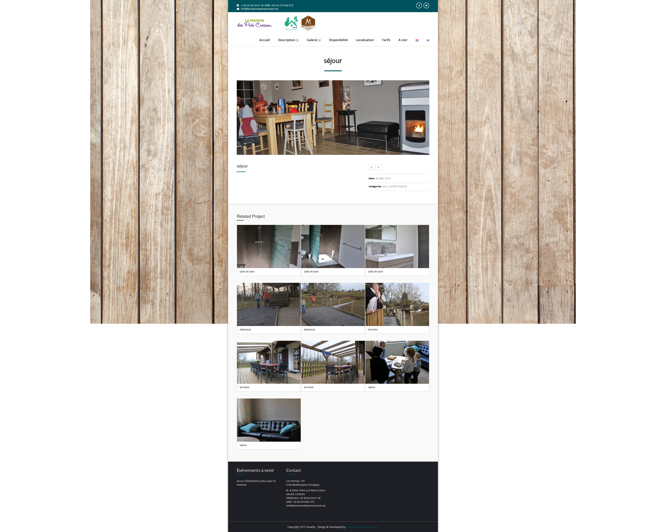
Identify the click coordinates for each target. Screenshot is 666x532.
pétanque (245, 329)
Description (286, 40)
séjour (371, 387)
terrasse (373, 329)
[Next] (378, 167)
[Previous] (372, 167)
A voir (403, 40)
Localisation (365, 40)
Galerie (312, 40)
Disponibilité (338, 40)
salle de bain (247, 271)
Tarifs (386, 40)
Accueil (264, 40)
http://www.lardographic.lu (362, 527)
